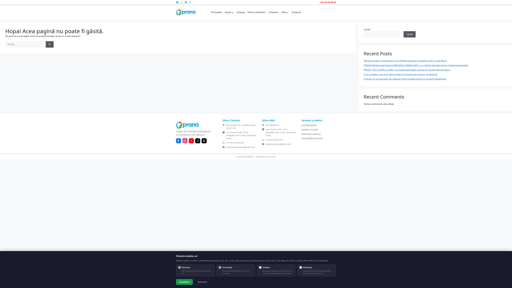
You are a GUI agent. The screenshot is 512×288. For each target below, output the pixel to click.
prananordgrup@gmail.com (278, 144)
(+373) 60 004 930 (274, 139)
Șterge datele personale (312, 138)
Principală (216, 12)
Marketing (307, 267)
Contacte (296, 12)
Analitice (266, 267)
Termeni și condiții (309, 129)
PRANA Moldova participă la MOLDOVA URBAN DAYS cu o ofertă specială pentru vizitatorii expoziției (416, 65)
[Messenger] (177, 2)
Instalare (273, 12)
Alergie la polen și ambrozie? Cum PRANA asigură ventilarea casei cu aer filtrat (405, 60)
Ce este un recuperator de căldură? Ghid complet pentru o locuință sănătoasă (405, 78)
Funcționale (227, 267)
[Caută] (50, 44)
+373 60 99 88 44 (327, 2)
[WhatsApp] (181, 2)
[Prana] (186, 12)
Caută (367, 29)
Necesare (186, 267)
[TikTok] (197, 140)
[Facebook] (178, 140)
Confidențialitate (308, 125)
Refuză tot (202, 282)
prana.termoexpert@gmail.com (240, 147)
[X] (204, 140)
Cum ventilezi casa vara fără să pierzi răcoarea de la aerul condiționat (400, 74)
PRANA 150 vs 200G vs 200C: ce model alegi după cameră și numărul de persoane (407, 69)
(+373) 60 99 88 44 (235, 142)
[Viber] (190, 2)
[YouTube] (191, 140)
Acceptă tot (184, 282)
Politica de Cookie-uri (311, 133)
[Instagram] (184, 140)
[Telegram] (186, 2)
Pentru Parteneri (256, 12)
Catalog (240, 12)
